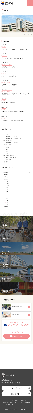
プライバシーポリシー (8, 404)
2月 (7, 202)
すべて (6, 134)
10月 (8, 185)
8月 (7, 189)
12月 (8, 181)
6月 (7, 194)
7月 (7, 191)
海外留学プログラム (9, 140)
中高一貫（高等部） (9, 155)
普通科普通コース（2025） (11, 136)
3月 (7, 200)
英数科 (6, 151)
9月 (7, 187)
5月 (7, 196)
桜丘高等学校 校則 (25, 402)
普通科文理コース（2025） (11, 142)
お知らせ (6, 147)
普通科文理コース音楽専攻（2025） (13, 138)
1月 (7, 204)
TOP (25, 34)
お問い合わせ (15, 400)
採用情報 (23, 400)
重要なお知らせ (8, 144)
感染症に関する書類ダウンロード (10, 402)
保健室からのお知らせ (10, 157)
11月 (8, 183)
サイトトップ (6, 400)
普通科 (6, 149)
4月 (7, 198)
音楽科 (6, 153)
